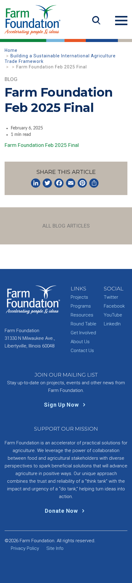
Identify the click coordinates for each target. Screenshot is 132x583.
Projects (79, 297)
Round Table (83, 324)
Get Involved (83, 333)
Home (11, 50)
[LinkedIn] (35, 183)
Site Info (55, 548)
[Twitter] (47, 183)
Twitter (111, 297)
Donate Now (62, 511)
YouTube (113, 315)
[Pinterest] (82, 183)
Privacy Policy (25, 548)
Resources (82, 315)
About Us (80, 341)
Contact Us (82, 350)
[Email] (70, 183)
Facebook (114, 306)
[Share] (94, 183)
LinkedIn (112, 324)
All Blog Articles (66, 226)
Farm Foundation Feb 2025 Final (42, 145)
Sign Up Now (62, 404)
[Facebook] (59, 183)
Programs (81, 306)
